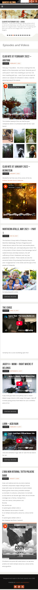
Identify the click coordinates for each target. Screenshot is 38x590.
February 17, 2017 (15, 427)
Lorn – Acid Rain (10, 423)
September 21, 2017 (16, 371)
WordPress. (26, 582)
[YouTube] (30, 1)
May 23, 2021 (14, 236)
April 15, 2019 (14, 310)
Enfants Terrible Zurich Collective (12, 180)
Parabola (18, 582)
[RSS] (36, 1)
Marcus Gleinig (9, 2)
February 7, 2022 (15, 63)
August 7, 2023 (14, 478)
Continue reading (10, 296)
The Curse (7, 307)
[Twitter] (33, 1)
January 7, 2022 (15, 173)
